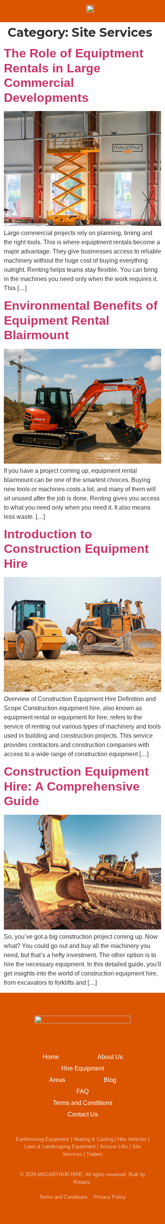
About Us (110, 1057)
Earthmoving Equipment (42, 1139)
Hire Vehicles (132, 1139)
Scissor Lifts (114, 1146)
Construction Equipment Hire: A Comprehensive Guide (76, 786)
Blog (110, 1080)
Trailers (94, 1154)
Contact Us (83, 1114)
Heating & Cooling (93, 1139)
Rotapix (81, 1182)
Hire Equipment (82, 1068)
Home (51, 1057)
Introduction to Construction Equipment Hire (76, 548)
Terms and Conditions (82, 1103)
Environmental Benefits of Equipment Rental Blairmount (81, 320)
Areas (57, 1080)
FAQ (82, 1091)
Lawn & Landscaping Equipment (60, 1146)
